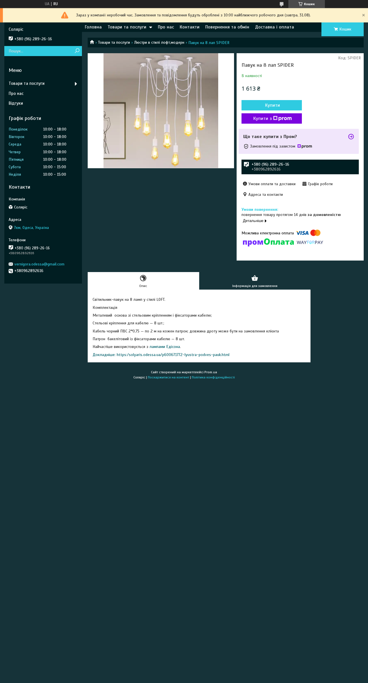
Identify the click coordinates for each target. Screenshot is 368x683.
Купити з (262, 118)
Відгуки (16, 103)
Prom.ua (210, 372)
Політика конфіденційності (213, 377)
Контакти (190, 27)
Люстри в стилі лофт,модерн (159, 42)
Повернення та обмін (227, 27)
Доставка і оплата (274, 27)
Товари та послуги (127, 27)
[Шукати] (77, 51)
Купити (272, 105)
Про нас (166, 27)
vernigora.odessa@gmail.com (39, 264)
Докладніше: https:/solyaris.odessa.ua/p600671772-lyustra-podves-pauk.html (161, 354)
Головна (93, 27)
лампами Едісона (165, 346)
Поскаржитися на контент (168, 377)
